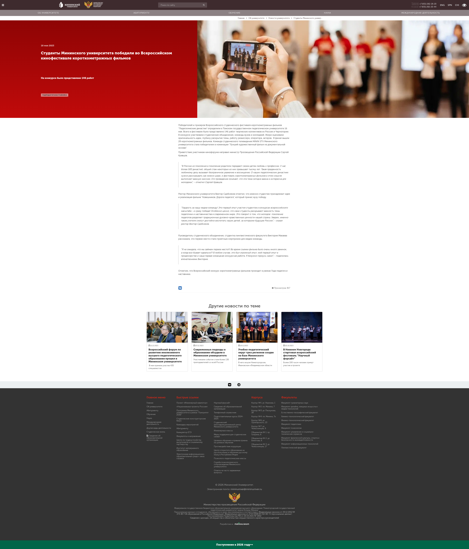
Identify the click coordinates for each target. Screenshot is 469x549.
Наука (327, 13)
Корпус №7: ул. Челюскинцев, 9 (258, 427)
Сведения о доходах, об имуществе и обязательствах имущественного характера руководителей (234, 518)
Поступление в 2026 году (233, 544)
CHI (457, 5)
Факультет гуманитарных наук (294, 403)
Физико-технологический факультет (297, 420)
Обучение (234, 13)
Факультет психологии (291, 428)
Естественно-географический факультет (299, 412)
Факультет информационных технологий (299, 444)
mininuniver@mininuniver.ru (246, 489)
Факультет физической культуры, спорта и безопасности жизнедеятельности (300, 439)
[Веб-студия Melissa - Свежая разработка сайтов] (241, 524)
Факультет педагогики (291, 424)
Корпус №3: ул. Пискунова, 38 (263, 411)
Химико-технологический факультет (297, 416)
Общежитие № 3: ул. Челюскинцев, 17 (260, 445)
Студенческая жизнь (156, 432)
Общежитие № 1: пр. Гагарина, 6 (260, 433)
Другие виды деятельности (159, 428)
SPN (450, 5)
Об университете (48, 13)
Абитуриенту (141, 13)
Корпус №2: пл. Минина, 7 (263, 406)
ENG (442, 5)
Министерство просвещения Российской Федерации (234, 504)
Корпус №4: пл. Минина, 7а (263, 416)
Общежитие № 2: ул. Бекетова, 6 (260, 439)
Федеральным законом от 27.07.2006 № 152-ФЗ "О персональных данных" (258, 514)
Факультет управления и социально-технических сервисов (297, 433)
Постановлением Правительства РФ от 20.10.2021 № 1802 (234, 516)
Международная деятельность (420, 13)
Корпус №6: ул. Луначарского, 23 (259, 421)
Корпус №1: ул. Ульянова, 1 (263, 403)
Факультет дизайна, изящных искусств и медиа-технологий (299, 407)
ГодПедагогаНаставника (54, 95)
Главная (150, 403)
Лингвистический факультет (294, 447)
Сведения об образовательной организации (154, 438)
